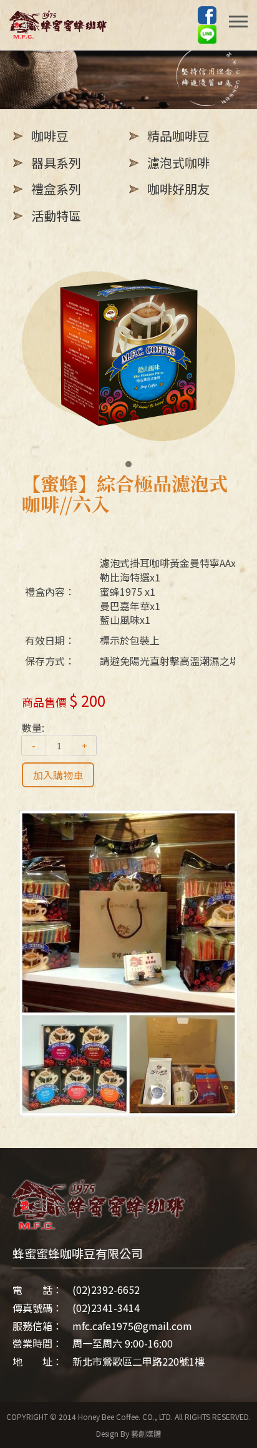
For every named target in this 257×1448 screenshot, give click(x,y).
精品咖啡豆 (178, 136)
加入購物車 (58, 774)
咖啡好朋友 (178, 189)
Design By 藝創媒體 (128, 1433)
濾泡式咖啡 (178, 162)
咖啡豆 (50, 136)
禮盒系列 (56, 189)
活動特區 (56, 216)
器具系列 (56, 162)
